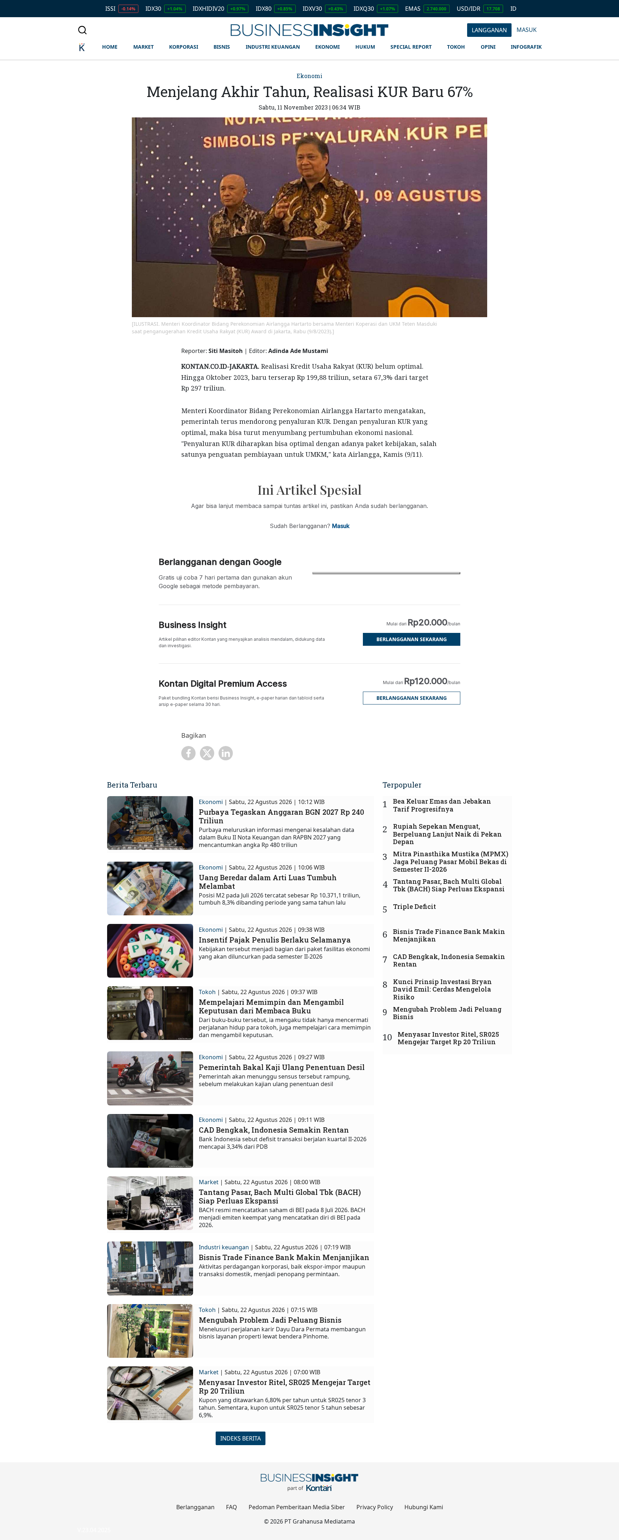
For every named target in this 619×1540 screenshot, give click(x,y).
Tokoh (207, 992)
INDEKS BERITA (240, 1438)
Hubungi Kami (423, 1507)
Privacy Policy (374, 1507)
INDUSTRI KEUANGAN (273, 46)
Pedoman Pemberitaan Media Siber (297, 1507)
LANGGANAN (489, 30)
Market (209, 1182)
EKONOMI (327, 46)
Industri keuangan (224, 1247)
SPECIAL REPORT (411, 46)
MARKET (143, 46)
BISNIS (221, 46)
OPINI (488, 46)
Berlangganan (195, 1507)
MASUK (527, 30)
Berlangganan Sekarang (411, 639)
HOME (109, 46)
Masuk (341, 525)
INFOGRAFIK (526, 46)
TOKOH (456, 46)
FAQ (231, 1507)
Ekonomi (309, 75)
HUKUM (365, 46)
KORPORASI (183, 46)
